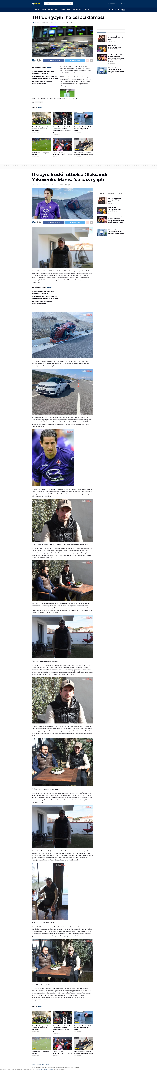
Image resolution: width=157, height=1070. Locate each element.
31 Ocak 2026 (36, 132)
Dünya (44, 9)
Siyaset (57, 9)
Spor (52, 22)
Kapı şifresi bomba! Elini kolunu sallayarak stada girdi (82, 128)
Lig (36, 102)
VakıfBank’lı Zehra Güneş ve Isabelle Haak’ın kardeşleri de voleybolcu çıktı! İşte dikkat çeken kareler (116, 58)
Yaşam (63, 9)
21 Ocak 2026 (57, 156)
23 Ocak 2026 (36, 156)
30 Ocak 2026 (57, 134)
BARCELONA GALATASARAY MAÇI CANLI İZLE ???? (114, 47)
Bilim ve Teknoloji (77, 9)
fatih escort (41, 1069)
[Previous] (43, 88)
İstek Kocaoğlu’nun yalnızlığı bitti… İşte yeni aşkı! (115, 37)
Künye (33, 1064)
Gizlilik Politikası (40, 1064)
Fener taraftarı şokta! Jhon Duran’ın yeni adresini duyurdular (41, 128)
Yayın (40, 102)
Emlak (87, 9)
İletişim (47, 1064)
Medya (68, 9)
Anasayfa (37, 9)
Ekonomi (50, 9)
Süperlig (56, 22)
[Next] (46, 88)
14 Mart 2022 (45, 22)
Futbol (52, 185)
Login (123, 3)
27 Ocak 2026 (78, 132)
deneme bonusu (48, 1069)
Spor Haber (36, 22)
